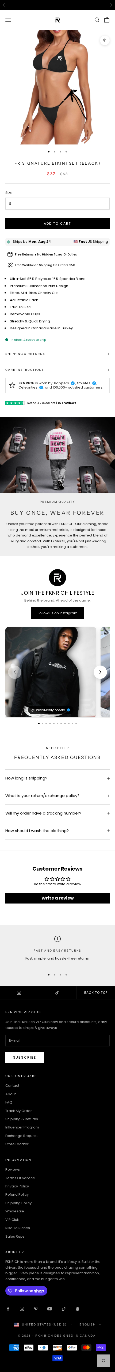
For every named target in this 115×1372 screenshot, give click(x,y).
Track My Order (18, 1110)
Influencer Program (22, 1127)
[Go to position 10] (72, 723)
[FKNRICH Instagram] (19, 992)
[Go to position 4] (50, 723)
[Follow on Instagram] (22, 1308)
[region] (57, 672)
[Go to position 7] (61, 723)
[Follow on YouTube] (49, 1308)
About (10, 1094)
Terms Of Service (20, 1178)
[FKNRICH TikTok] (57, 992)
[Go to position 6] (57, 723)
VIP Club (12, 1219)
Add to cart (57, 223)
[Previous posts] (14, 672)
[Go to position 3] (46, 723)
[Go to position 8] (65, 723)
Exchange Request (21, 1135)
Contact (12, 1085)
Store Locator (17, 1144)
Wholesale (14, 1211)
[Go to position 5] (54, 723)
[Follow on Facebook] (8, 1308)
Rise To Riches (17, 1227)
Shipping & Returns (21, 1119)
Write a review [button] (57, 898)
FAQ (8, 1102)
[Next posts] (100, 672)
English (87, 1324)
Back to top (96, 992)
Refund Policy (17, 1194)
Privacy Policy (17, 1186)
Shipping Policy (18, 1202)
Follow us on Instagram (58, 613)
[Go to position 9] (69, 723)
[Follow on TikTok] (63, 1308)
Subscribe (24, 1057)
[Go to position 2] (42, 723)
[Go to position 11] (76, 723)
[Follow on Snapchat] (77, 1308)
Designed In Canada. (75, 1335)
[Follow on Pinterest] (36, 1308)
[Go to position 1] (39, 723)
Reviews (12, 1169)
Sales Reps (15, 1236)
